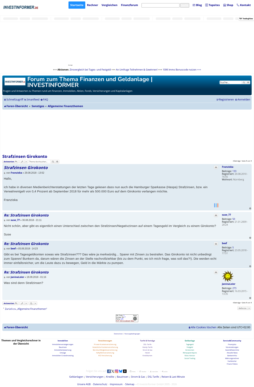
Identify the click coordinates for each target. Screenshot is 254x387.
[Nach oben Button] (153, 371)
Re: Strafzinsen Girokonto (26, 215)
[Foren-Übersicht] (15, 81)
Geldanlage (190, 340)
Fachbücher (232, 361)
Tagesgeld (190, 344)
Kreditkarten (147, 355)
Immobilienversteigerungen (62, 344)
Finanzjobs (232, 344)
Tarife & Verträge (147, 340)
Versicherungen (105, 340)
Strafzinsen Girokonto (24, 156)
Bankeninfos (232, 355)
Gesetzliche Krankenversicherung (105, 347)
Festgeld (190, 347)
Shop (229, 5)
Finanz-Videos (232, 364)
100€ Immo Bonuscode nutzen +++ (182, 69)
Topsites (214, 5)
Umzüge (63, 353)
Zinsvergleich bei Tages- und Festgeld (90, 69)
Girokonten (189, 350)
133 (234, 171)
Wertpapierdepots (190, 353)
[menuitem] (31, 99)
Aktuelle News (232, 353)
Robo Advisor (190, 355)
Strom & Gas (147, 350)
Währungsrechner (232, 358)
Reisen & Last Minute (173, 376)
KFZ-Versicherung (105, 355)
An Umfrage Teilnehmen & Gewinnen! (137, 69)
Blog (198, 5)
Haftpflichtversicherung (105, 353)
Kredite (110, 376)
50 (233, 219)
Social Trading (189, 358)
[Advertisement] (127, 131)
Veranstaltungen (232, 347)
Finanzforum (129, 5)
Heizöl (147, 353)
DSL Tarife (153, 376)
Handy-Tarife (147, 347)
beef (224, 243)
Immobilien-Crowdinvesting (62, 355)
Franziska (227, 166)
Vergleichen (109, 5)
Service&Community (232, 340)
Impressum (116, 384)
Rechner (92, 5)
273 (234, 288)
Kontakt (245, 5)
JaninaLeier (228, 284)
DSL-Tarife (147, 344)
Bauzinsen (63, 347)
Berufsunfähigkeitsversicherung (105, 350)
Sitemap (129, 384)
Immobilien (63, 340)
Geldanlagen (76, 376)
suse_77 (226, 214)
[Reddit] (217, 205)
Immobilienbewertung (62, 350)
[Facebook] (214, 205)
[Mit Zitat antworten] (216, 167)
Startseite (76, 5)
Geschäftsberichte (232, 350)
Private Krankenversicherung (105, 344)
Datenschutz (100, 384)
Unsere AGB (84, 384)
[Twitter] (216, 205)
